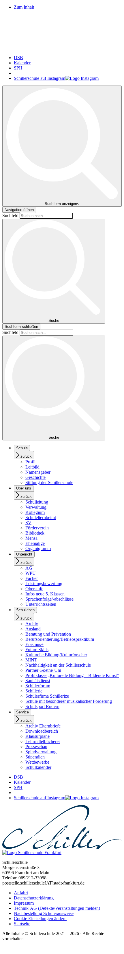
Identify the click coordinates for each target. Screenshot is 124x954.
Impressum (24, 903)
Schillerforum (37, 685)
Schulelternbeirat (40, 517)
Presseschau (36, 746)
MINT (31, 659)
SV (28, 522)
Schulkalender (38, 767)
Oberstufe (34, 588)
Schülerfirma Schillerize (47, 696)
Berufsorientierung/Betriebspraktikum (59, 639)
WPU (30, 573)
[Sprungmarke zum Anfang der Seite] (4, 949)
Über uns (23, 488)
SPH (18, 67)
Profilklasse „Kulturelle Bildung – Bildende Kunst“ (72, 675)
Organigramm (38, 548)
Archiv (31, 623)
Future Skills (36, 649)
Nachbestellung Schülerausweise (44, 913)
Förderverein (37, 527)
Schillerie (33, 690)
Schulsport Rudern (42, 706)
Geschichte (35, 477)
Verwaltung (35, 507)
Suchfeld (10, 215)
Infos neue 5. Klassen (45, 593)
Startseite (22, 923)
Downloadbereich (41, 731)
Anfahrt (21, 892)
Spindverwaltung (41, 751)
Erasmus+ (34, 644)
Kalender (22, 62)
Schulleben (25, 610)
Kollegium (35, 512)
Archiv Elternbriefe (43, 725)
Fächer (31, 578)
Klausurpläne (37, 736)
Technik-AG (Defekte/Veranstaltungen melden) (57, 908)
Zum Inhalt (24, 7)
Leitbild (32, 467)
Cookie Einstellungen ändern (40, 918)
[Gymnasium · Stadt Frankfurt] (62, 47)
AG (28, 568)
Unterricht (24, 554)
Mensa (31, 538)
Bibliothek (34, 533)
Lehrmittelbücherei (42, 741)
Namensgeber (37, 472)
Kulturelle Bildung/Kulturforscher (56, 654)
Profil (30, 461)
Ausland (33, 628)
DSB (18, 57)
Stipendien (35, 756)
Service (22, 712)
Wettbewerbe (37, 762)
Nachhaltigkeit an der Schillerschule (58, 665)
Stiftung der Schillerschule (49, 482)
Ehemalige (35, 543)
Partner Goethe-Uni (43, 670)
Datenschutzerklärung (34, 897)
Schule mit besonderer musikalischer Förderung (68, 701)
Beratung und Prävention (48, 634)
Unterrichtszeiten (40, 604)
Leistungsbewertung (43, 583)
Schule (22, 448)
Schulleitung (36, 502)
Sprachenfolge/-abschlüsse (49, 599)
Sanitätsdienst (37, 680)
